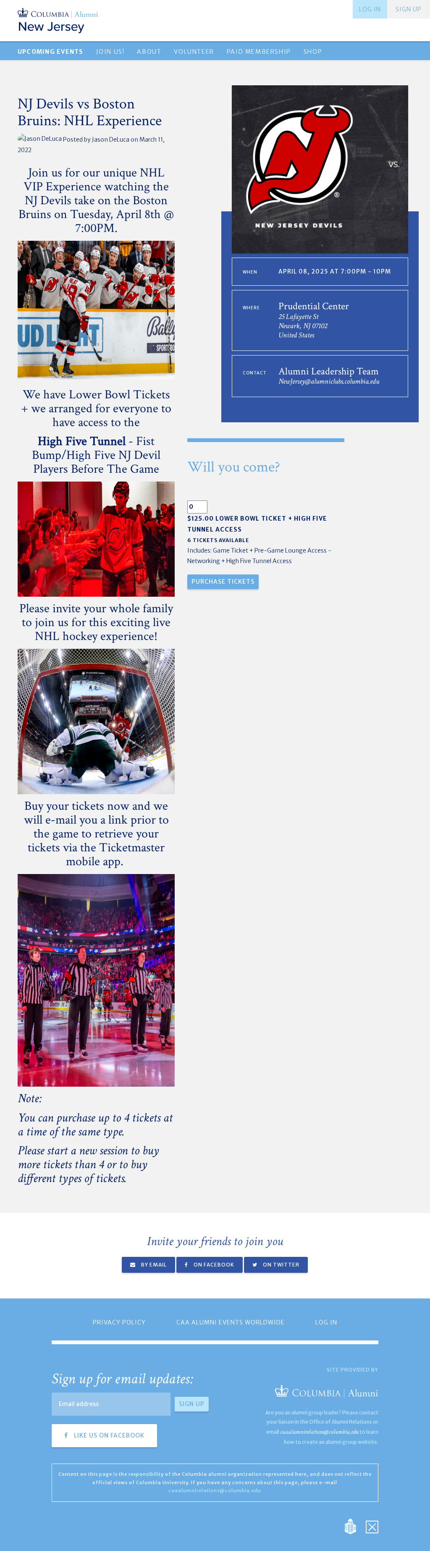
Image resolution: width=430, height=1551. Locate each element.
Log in (370, 9)
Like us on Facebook (108, 1435)
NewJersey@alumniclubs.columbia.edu (328, 381)
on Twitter (280, 1264)
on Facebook (213, 1264)
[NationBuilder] (354, 1526)
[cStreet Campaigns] (372, 1526)
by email (153, 1264)
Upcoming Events (51, 51)
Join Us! (110, 51)
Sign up (409, 9)
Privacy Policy (119, 1322)
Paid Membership (259, 51)
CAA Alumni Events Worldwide (230, 1322)
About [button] (149, 51)
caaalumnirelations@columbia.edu (319, 1432)
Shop (313, 51)
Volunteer (194, 51)
